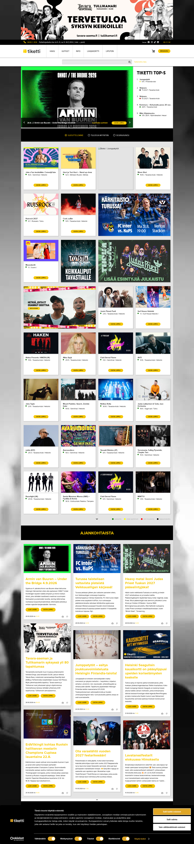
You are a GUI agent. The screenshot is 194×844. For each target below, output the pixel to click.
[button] (24, 123)
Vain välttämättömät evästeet (172, 827)
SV (169, 42)
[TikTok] (154, 42)
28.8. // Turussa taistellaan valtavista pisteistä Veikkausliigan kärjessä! (58, 122)
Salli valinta (172, 819)
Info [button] (78, 51)
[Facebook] (148, 42)
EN (164, 42)
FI (167, 42)
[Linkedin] (157, 42)
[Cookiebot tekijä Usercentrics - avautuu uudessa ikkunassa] (17, 839)
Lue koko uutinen (100, 122)
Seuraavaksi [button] (122, 135)
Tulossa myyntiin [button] (99, 135)
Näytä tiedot (140, 839)
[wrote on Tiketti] (47, 558)
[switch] (78, 839)
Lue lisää (32, 610)
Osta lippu (48, 610)
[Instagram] (151, 42)
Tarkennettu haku (140, 62)
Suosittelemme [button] (75, 135)
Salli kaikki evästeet (172, 812)
